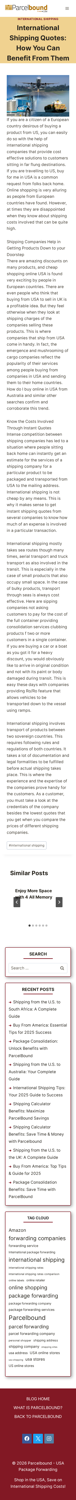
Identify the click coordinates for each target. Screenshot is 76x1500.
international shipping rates (26, 1267)
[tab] (29, 926)
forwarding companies (37, 1238)
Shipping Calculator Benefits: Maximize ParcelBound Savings (30, 1111)
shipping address (45, 1340)
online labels (16, 1280)
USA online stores (45, 1353)
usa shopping (16, 1359)
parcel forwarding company (32, 1334)
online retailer (35, 1280)
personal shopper (20, 1340)
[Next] (59, 902)
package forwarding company (30, 1303)
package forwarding (33, 1295)
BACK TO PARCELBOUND (38, 1416)
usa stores (35, 1359)
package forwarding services (31, 1310)
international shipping (26, 845)
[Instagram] (49, 1438)
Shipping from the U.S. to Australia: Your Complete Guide (34, 1071)
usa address (18, 1353)
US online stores (21, 1366)
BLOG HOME (38, 1398)
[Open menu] (67, 8)
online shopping (28, 1287)
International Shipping (38, 19)
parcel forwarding (29, 1327)
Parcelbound (27, 1317)
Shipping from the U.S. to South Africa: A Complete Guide (34, 1009)
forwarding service (23, 1246)
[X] (38, 1438)
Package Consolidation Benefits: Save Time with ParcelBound (33, 1189)
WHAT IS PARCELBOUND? (38, 1407)
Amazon (17, 1230)
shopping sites (49, 1347)
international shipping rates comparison (34, 1274)
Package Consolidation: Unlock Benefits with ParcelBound (33, 1048)
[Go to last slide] (17, 902)
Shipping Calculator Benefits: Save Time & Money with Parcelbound (36, 1134)
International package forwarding (32, 1252)
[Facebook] (27, 1438)
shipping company (24, 1346)
